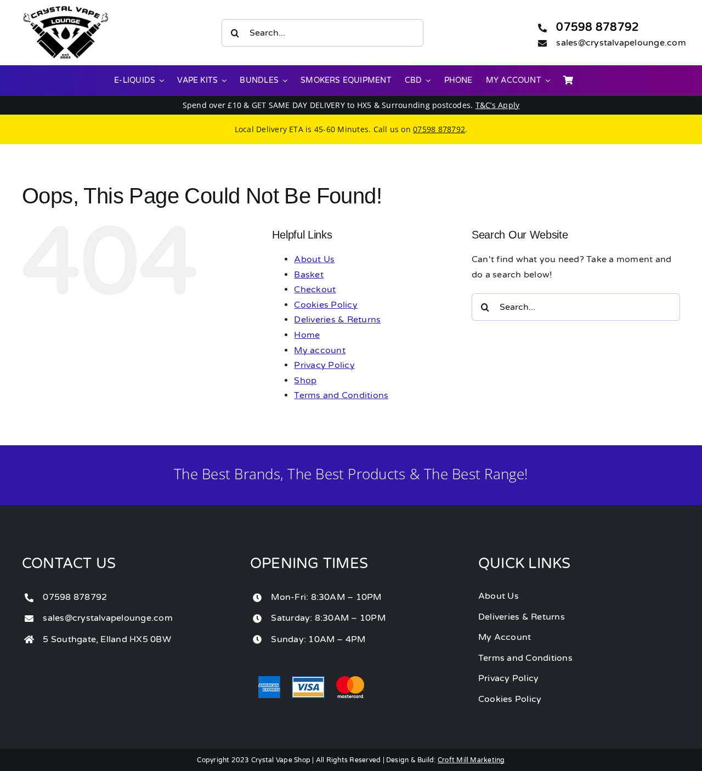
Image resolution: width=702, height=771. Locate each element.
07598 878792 (597, 27)
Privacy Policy (324, 365)
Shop (305, 380)
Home (307, 335)
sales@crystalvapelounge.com (621, 42)
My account (319, 350)
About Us (314, 259)
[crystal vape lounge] (66, 9)
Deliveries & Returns (337, 319)
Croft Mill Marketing (471, 760)
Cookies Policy (325, 304)
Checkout (315, 289)
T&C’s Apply (497, 105)
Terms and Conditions (341, 395)
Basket (308, 274)
